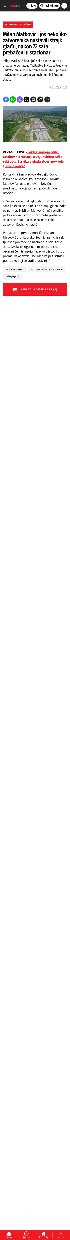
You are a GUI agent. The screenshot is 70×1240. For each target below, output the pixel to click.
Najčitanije (43, 1237)
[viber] (20, 99)
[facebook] (6, 99)
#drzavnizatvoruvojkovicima (46, 269)
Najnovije (26, 1237)
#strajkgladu (12, 276)
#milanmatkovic (15, 269)
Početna (9, 1237)
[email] (33, 99)
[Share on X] (26, 99)
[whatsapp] (13, 99)
